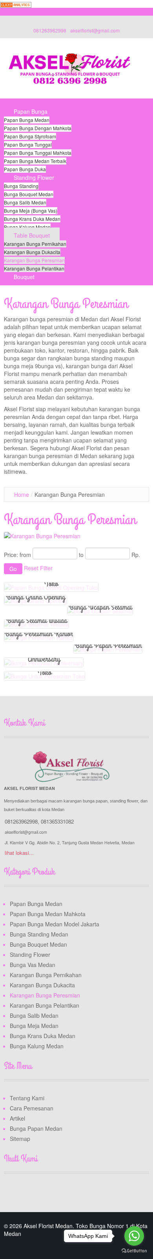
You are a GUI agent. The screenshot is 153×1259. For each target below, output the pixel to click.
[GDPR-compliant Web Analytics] (15, 4)
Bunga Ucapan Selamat (100, 607)
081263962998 (49, 30)
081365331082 (57, 821)
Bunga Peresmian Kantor (38, 633)
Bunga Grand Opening (35, 597)
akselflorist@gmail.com (95, 30)
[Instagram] (40, 1192)
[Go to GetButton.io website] (134, 1251)
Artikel (17, 1118)
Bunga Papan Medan (36, 1128)
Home (21, 494)
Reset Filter (38, 568)
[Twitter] (25, 1192)
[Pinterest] (55, 1192)
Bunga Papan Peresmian (108, 645)
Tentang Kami (27, 1098)
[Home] (14, 103)
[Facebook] (10, 1192)
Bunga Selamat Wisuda (36, 620)
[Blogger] (70, 1192)
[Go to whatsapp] (134, 1236)
